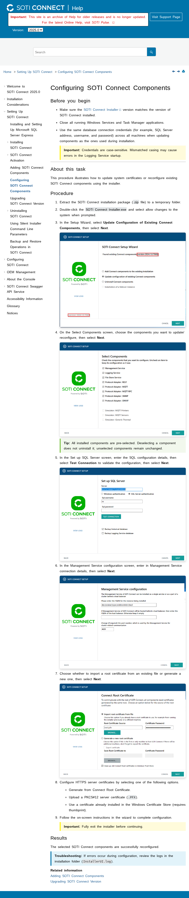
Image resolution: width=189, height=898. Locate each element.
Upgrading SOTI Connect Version (75, 881)
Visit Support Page (166, 16)
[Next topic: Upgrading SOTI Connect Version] (178, 71)
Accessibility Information (25, 298)
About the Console (21, 279)
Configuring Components (85, 71)
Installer (101, 109)
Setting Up (34, 71)
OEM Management (21, 271)
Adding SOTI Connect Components (77, 875)
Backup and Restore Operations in (25, 246)
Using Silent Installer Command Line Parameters (25, 229)
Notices (12, 312)
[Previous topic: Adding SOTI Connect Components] (174, 71)
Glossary (13, 305)
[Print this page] (184, 72)
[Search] (151, 51)
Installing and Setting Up (26, 129)
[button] (5, 86)
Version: (18, 29)
